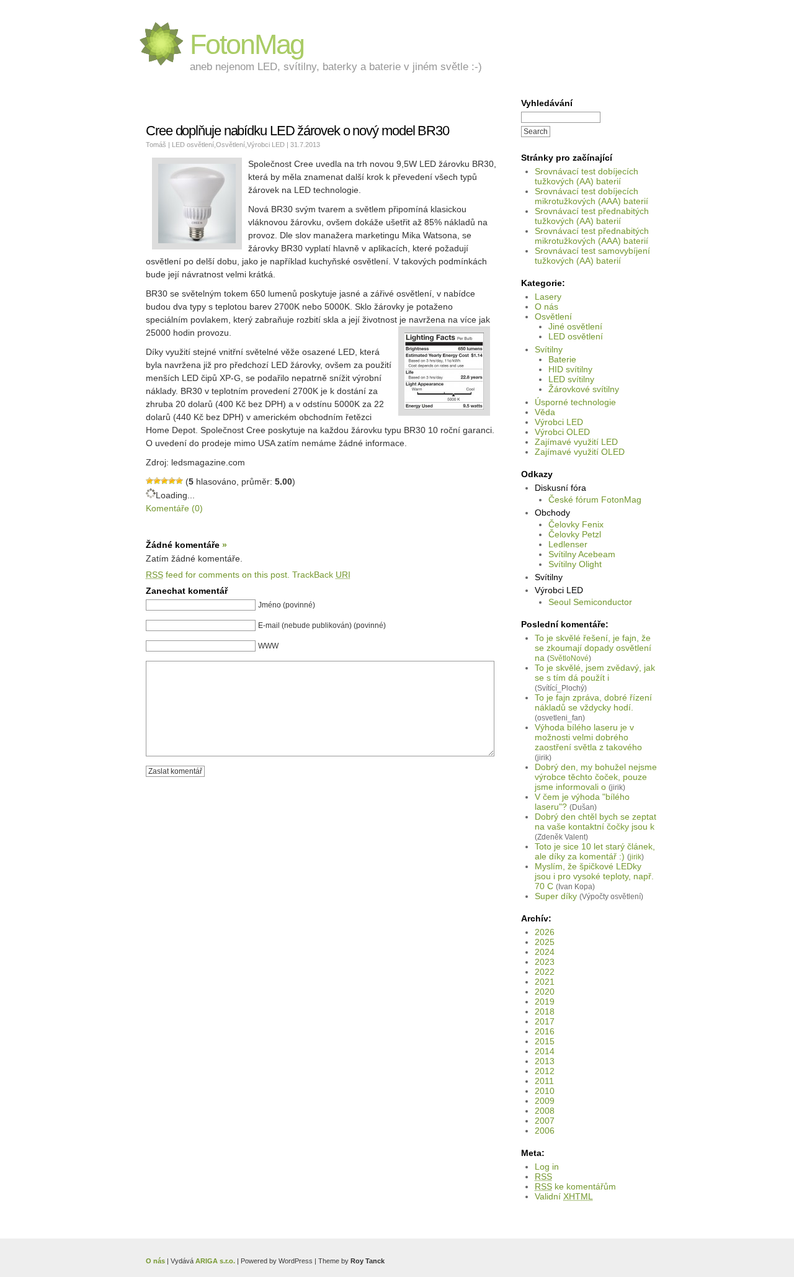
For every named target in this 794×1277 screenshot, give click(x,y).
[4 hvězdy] (172, 481)
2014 (545, 1051)
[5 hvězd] (179, 481)
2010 (545, 1091)
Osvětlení (553, 316)
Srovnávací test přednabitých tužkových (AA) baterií (592, 216)
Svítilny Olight (575, 564)
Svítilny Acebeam (581, 554)
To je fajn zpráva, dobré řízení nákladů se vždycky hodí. (593, 702)
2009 (545, 1101)
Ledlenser (567, 544)
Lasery (548, 297)
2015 (545, 1041)
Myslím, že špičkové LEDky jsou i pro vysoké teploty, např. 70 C (594, 876)
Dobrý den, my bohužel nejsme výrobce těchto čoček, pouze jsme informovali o (596, 777)
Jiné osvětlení (575, 326)
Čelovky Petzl (574, 534)
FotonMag (247, 44)
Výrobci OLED (562, 432)
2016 (545, 1031)
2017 (545, 1021)
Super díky (556, 896)
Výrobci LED (559, 422)
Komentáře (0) (174, 508)
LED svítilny (571, 379)
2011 (544, 1081)
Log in (547, 1167)
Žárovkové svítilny (583, 389)
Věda (545, 412)
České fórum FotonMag (594, 499)
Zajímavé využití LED (576, 442)
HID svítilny (570, 369)
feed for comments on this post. (218, 575)
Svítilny (549, 349)
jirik (635, 857)
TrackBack (321, 575)
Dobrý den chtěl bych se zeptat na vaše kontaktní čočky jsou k (595, 821)
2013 (545, 1061)
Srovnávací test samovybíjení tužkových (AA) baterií (592, 256)
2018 (545, 1011)
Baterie (562, 359)
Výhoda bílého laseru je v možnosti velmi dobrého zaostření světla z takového (588, 737)
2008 (545, 1111)
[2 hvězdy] (157, 481)
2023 (545, 962)
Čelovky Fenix (576, 524)
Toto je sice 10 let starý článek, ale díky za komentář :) (595, 851)
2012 (545, 1071)
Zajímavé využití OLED (580, 452)
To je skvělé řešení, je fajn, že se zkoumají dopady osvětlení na (593, 648)
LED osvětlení (575, 336)
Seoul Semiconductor (590, 602)
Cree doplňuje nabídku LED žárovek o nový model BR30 (297, 130)
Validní (564, 1196)
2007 (545, 1121)
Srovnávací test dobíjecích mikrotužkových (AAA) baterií (591, 196)
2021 (545, 982)
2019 (545, 1001)
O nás (546, 306)
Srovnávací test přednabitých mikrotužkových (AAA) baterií (592, 236)
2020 (545, 992)
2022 (545, 972)
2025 (545, 942)
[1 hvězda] (149, 481)
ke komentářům (575, 1186)
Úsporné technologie (575, 402)
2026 (545, 932)
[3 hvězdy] (164, 481)
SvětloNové (569, 658)
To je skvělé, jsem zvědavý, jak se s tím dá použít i (595, 673)
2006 (545, 1131)
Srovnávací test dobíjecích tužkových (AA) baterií (586, 176)
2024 (545, 952)
